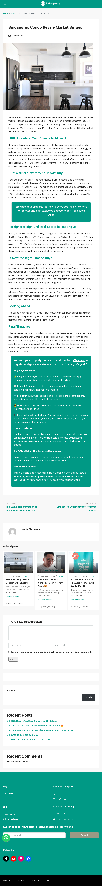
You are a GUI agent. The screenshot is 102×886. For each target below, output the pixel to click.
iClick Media (23, 880)
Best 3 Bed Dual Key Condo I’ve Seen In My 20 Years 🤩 (50, 582)
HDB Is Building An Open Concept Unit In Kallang (33, 721)
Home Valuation (12, 819)
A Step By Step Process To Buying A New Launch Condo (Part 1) (83, 582)
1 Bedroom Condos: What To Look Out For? (31, 739)
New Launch (10, 794)
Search (11, 690)
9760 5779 (60, 814)
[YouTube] (13, 859)
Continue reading (12, 596)
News (13, 14)
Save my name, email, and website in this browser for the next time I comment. (51, 652)
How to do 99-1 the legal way (23, 735)
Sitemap (45, 880)
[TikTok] (6, 859)
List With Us (10, 814)
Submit (84, 835)
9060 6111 (60, 794)
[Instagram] (21, 859)
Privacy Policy (35, 880)
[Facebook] (28, 859)
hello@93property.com (65, 799)
